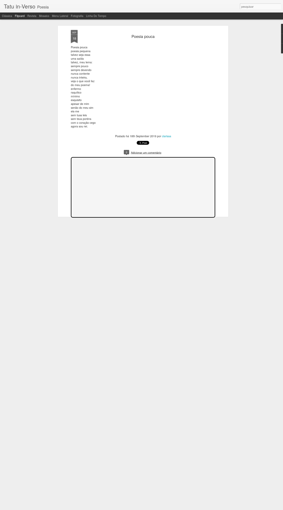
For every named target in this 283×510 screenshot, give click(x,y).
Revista (31, 16)
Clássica (7, 16)
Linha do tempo (96, 16)
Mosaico (44, 16)
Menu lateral (60, 16)
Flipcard (20, 16)
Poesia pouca (143, 36)
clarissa (166, 136)
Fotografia (77, 16)
